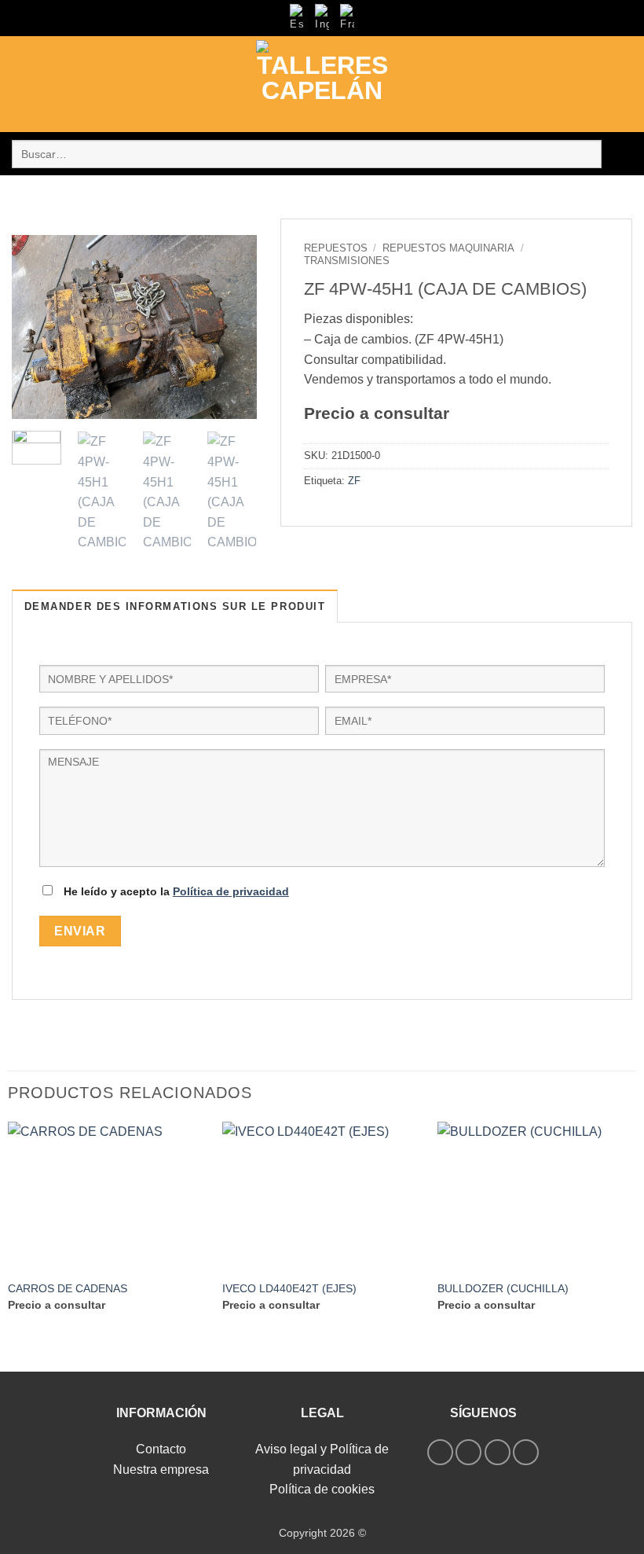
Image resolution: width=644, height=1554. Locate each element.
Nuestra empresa (161, 1469)
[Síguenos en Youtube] (526, 1452)
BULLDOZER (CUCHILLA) (503, 1288)
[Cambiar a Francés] (347, 18)
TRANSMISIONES (347, 260)
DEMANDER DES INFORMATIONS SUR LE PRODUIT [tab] (174, 606)
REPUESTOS (336, 248)
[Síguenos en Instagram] (468, 1452)
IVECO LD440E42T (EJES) (289, 1288)
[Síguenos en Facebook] (440, 1452)
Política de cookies (322, 1489)
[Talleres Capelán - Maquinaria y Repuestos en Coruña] (322, 84)
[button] (21, 84)
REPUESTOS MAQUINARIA (448, 248)
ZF (354, 481)
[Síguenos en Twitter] (497, 1452)
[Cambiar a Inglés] (322, 18)
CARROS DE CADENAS (67, 1288)
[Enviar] (617, 153)
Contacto (161, 1449)
